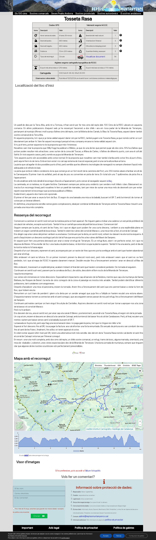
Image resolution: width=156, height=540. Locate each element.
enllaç (109, 181)
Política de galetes (124, 527)
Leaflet (89, 429)
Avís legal (54, 527)
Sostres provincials (85, 13)
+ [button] (140, 420)
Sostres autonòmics (107, 13)
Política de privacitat (86, 527)
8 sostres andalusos (130, 13)
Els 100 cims (21, 13)
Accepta (105, 536)
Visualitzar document (95, 56)
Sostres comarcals (39, 13)
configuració (65, 538)
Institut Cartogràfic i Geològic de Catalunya (113, 429)
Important (27, 527)
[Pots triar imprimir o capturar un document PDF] (78, 354)
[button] (140, 370)
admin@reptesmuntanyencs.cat (93, 516)
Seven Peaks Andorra (62, 13)
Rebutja (118, 536)
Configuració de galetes (136, 536)
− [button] (140, 424)
